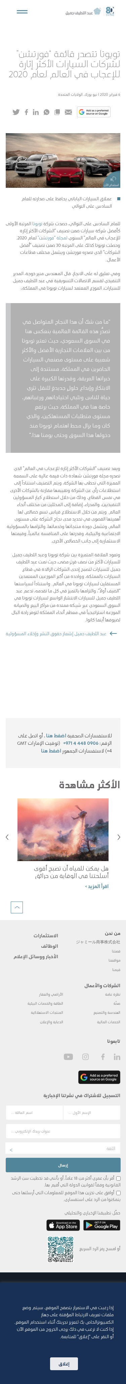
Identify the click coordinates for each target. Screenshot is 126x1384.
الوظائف (49, 945)
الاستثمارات (46, 935)
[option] (63, 846)
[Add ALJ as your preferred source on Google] (94, 112)
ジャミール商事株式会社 (98, 942)
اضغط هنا (56, 735)
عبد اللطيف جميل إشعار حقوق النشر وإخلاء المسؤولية (56, 633)
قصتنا (116, 951)
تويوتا (37, 223)
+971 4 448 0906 (80, 742)
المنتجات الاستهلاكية (47, 1012)
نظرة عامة (112, 994)
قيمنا (116, 969)
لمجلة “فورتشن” (53, 237)
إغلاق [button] (64, 1363)
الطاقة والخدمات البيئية (45, 1003)
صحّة (117, 1003)
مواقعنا (114, 960)
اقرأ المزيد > (97, 886)
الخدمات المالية (108, 1022)
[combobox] (62, 1148)
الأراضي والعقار (51, 994)
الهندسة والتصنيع (106, 1012)
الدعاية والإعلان (51, 1022)
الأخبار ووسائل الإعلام (35, 956)
